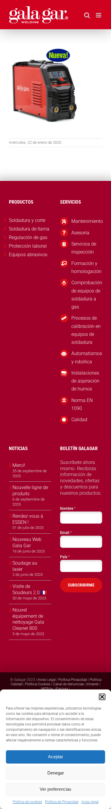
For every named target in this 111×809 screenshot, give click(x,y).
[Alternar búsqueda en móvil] (87, 15)
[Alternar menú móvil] (99, 15)
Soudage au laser (24, 566)
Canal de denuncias (68, 684)
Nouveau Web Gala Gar (26, 542)
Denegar (55, 772)
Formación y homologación (86, 267)
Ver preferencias (55, 789)
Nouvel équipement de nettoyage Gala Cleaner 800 (28, 619)
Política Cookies (37, 684)
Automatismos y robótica (86, 357)
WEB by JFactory (54, 689)
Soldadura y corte (27, 220)
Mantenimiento (86, 221)
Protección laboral (28, 246)
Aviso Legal (47, 680)
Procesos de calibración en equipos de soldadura (86, 330)
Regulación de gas (28, 237)
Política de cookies (27, 802)
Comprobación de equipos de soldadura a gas (86, 295)
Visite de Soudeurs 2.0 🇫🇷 (29, 589)
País (65, 556)
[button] (102, 697)
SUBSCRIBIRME (81, 585)
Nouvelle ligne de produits (30, 490)
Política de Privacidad (61, 802)
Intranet (92, 684)
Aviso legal (90, 802)
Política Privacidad (72, 680)
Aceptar (55, 756)
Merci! (18, 465)
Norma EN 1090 (82, 404)
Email (66, 532)
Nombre (68, 508)
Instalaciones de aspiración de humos (85, 381)
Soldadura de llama (29, 229)
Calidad (79, 419)
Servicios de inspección (83, 248)
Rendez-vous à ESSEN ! (27, 519)
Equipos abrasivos (28, 254)
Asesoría (80, 233)
